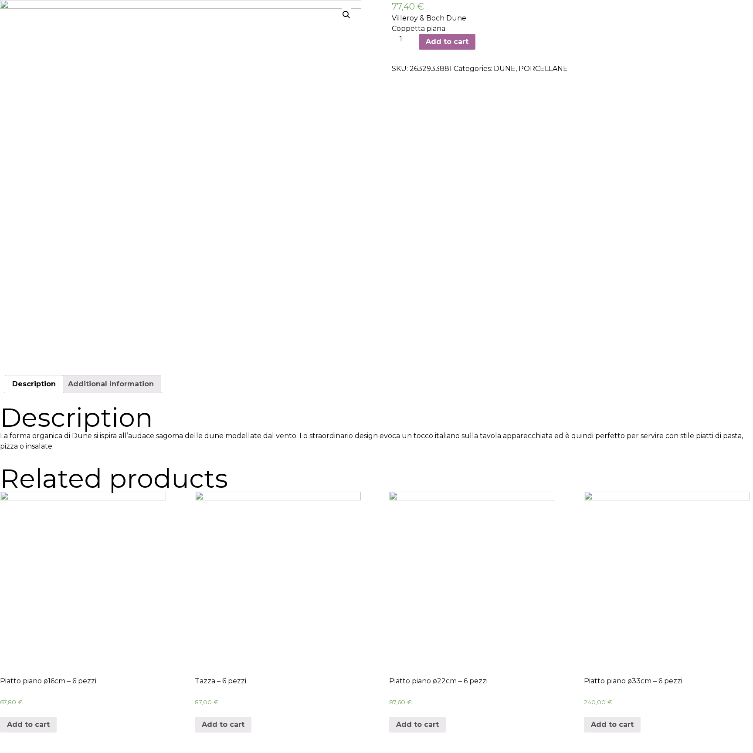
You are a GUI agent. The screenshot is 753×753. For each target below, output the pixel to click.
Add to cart (447, 41)
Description (34, 384)
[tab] (34, 384)
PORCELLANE (543, 68)
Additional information (111, 384)
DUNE (505, 68)
